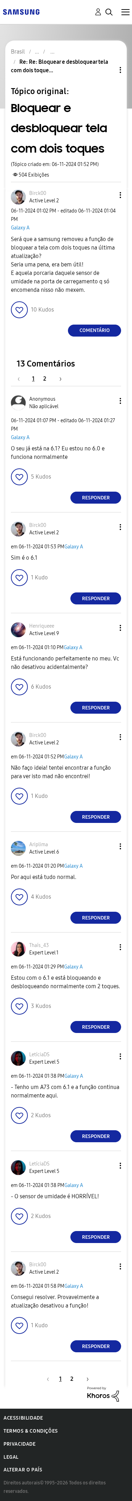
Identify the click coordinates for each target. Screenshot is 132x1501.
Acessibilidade (23, 1418)
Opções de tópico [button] (108, 69)
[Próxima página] (58, 378)
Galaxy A (20, 228)
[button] (108, 195)
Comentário (95, 330)
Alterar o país (23, 1470)
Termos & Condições (31, 1431)
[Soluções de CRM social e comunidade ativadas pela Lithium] (103, 1393)
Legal (11, 1457)
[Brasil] (21, 11)
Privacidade (20, 1444)
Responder (96, 498)
